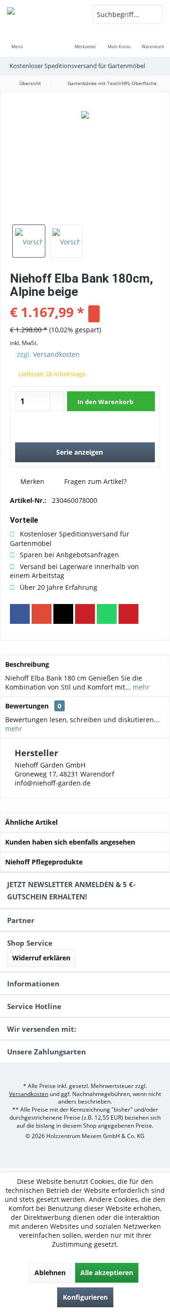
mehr (140, 686)
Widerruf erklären (41, 957)
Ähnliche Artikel (31, 822)
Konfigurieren (85, 1297)
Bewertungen (27, 705)
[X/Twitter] (63, 614)
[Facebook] (20, 614)
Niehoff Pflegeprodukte (44, 861)
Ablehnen (50, 1272)
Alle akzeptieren (106, 1272)
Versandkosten (56, 354)
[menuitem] (17, 40)
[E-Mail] (128, 614)
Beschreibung (27, 664)
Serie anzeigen (79, 452)
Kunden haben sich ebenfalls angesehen (70, 841)
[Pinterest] (85, 614)
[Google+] (41, 614)
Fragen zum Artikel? (94, 481)
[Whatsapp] (107, 614)
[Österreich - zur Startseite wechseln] (42, 14)
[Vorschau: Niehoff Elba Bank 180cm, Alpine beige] (28, 241)
